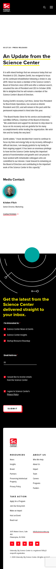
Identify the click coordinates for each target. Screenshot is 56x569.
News (12, 459)
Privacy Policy (12, 394)
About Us (36, 464)
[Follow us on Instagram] (31, 544)
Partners (13, 473)
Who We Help (38, 459)
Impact (35, 469)
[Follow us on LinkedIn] (25, 544)
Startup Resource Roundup (18, 340)
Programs (36, 483)
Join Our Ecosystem (17, 505)
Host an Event (15, 515)
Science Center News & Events (20, 329)
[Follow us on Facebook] (18, 544)
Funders (36, 488)
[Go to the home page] (6, 7)
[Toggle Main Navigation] (51, 7)
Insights (13, 464)
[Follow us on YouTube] (37, 544)
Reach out (14, 520)
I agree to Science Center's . (18, 393)
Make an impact (16, 510)
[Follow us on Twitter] (12, 544)
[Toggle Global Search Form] (44, 7)
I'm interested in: (11, 323)
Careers (36, 478)
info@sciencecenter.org (41, 531)
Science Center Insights (17, 334)
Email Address (10, 355)
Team (35, 473)
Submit (12, 408)
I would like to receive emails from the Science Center (19, 378)
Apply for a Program (17, 501)
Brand (12, 469)
